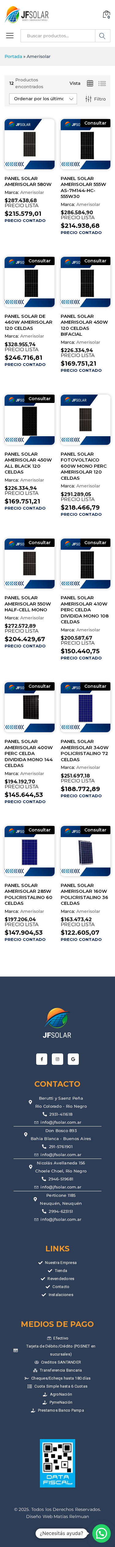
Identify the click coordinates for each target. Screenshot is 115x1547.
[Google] (73, 1059)
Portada (13, 56)
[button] (101, 1533)
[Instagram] (57, 1059)
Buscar (102, 35)
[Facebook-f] (41, 1059)
